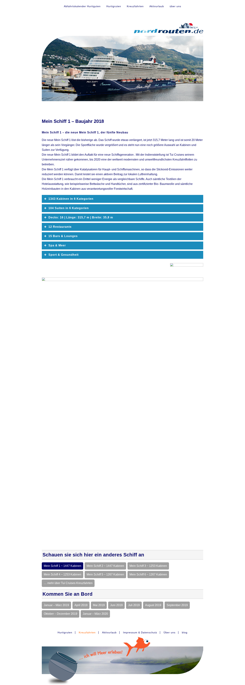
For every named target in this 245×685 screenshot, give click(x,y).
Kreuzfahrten (135, 6)
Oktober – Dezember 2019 (60, 613)
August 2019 (153, 605)
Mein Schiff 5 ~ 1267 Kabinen (105, 574)
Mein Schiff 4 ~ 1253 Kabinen (62, 574)
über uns (175, 6)
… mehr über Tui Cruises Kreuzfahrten (68, 583)
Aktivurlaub (156, 6)
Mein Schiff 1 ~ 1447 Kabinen (62, 565)
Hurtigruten (113, 6)
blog (184, 632)
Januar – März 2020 (95, 613)
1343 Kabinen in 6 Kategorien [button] (70, 198)
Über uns (169, 632)
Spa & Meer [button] (57, 245)
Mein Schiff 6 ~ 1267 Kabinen (148, 574)
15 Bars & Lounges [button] (63, 236)
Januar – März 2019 (56, 605)
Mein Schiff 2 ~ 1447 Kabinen (105, 565)
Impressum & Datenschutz (140, 632)
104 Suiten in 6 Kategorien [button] (68, 208)
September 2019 (177, 605)
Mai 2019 (99, 605)
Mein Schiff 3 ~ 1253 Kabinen (148, 565)
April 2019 (81, 605)
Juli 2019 (134, 605)
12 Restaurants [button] (60, 226)
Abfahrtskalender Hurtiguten (82, 6)
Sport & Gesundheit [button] (63, 254)
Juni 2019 (116, 605)
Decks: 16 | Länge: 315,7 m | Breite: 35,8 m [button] (80, 217)
